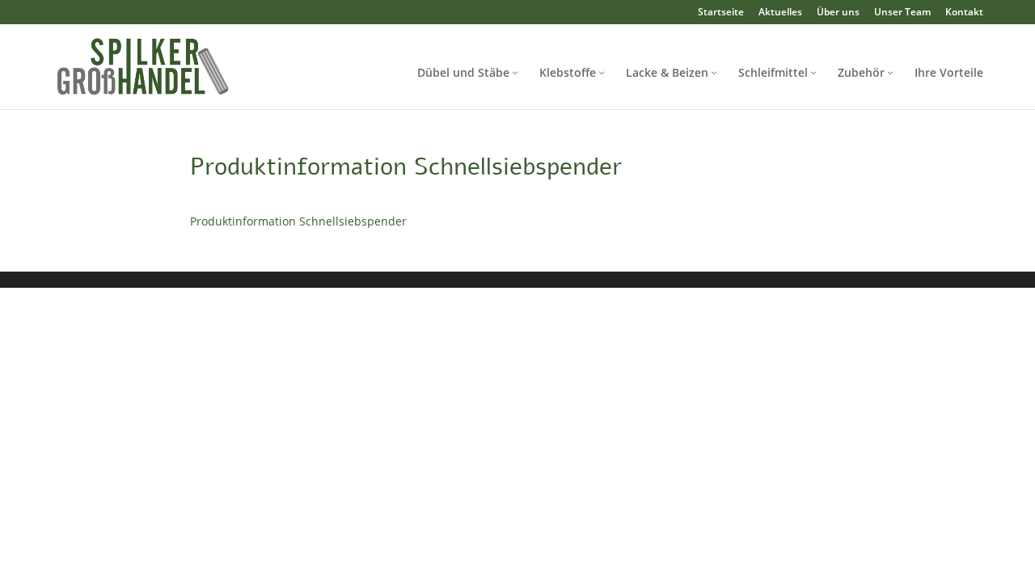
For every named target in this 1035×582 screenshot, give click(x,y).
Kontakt (964, 12)
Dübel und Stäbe (463, 72)
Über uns (838, 12)
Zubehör (861, 72)
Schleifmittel (773, 72)
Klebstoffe (567, 72)
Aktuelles (780, 12)
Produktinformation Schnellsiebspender (298, 221)
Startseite (721, 12)
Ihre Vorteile (949, 72)
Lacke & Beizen (667, 72)
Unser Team (902, 12)
